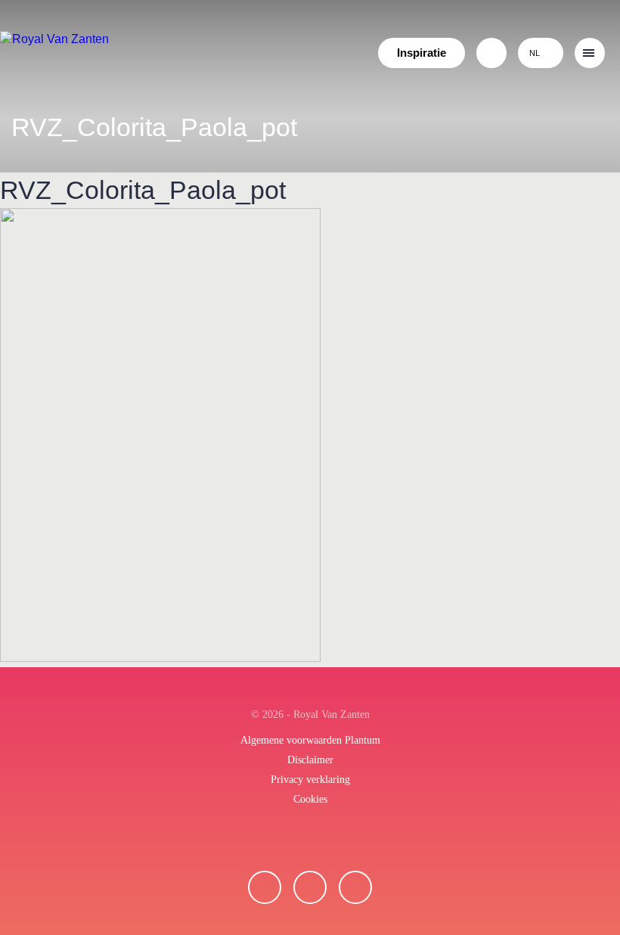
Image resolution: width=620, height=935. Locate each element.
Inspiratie (421, 52)
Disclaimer (310, 760)
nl (534, 52)
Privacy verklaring (310, 779)
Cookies (310, 799)
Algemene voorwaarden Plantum (310, 740)
